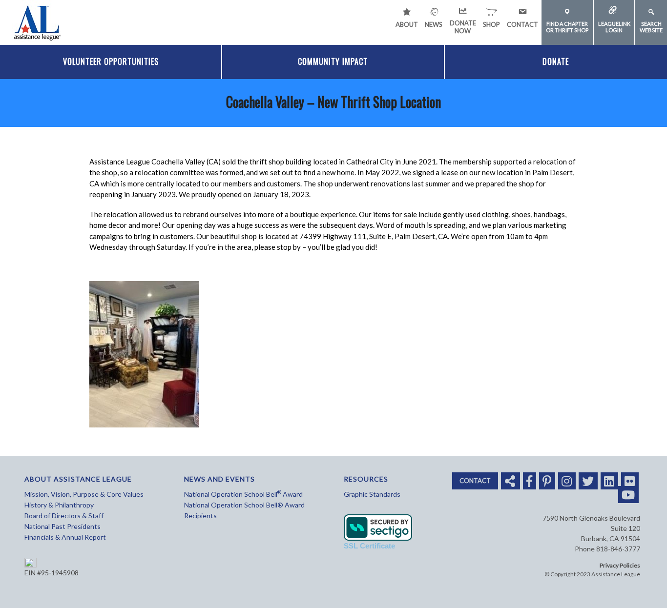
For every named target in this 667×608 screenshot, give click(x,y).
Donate (555, 61)
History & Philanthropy (59, 505)
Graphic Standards (372, 494)
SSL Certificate (369, 546)
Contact (475, 481)
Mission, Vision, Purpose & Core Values (84, 494)
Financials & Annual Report (65, 537)
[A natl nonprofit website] (36, 21)
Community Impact (333, 61)
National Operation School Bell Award (243, 494)
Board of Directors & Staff (64, 515)
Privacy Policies (620, 565)
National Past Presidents (62, 526)
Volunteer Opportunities (111, 61)
